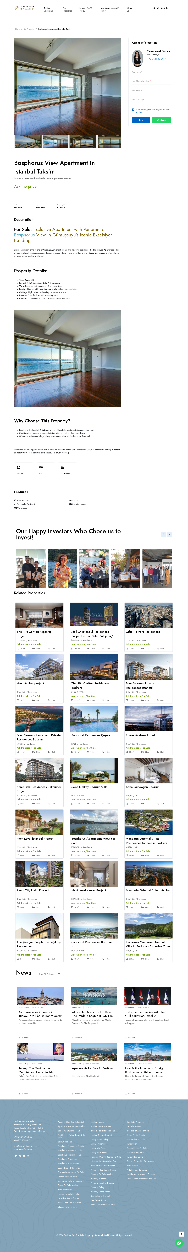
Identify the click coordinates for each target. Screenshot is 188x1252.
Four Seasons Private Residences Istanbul (140, 685)
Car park (75, 500)
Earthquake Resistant (25, 504)
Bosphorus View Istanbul (68, 1163)
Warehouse (22, 507)
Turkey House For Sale (137, 1148)
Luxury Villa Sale (98, 1148)
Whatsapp (161, 120)
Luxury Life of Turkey (85, 9)
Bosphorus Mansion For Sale (70, 1154)
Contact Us (162, 8)
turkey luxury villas (135, 1152)
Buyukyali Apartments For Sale (71, 1172)
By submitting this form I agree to (153, 111)
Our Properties (67, 9)
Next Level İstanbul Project (35, 838)
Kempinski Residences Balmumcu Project (39, 789)
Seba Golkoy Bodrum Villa (89, 787)
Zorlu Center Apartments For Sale (141, 1178)
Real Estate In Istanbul (100, 1196)
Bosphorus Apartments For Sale (71, 1146)
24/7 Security (22, 500)
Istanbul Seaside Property (102, 1135)
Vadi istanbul (132, 1165)
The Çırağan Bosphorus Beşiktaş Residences (38, 944)
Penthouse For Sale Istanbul (103, 1165)
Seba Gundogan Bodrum (142, 787)
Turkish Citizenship (48, 9)
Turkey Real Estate (135, 1156)
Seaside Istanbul (134, 1126)
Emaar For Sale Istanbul (68, 1185)
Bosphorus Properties (67, 1159)
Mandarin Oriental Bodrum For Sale (106, 1156)
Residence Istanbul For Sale (103, 1204)
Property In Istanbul (99, 1178)
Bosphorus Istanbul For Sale (70, 1150)
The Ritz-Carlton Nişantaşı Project (34, 633)
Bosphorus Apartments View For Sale (93, 840)
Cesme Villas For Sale (67, 1176)
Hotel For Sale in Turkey (68, 1198)
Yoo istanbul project (30, 683)
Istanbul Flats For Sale (67, 1207)
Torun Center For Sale (136, 1135)
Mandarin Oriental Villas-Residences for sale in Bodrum (146, 840)
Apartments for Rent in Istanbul (71, 1126)
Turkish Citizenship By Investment (141, 1161)
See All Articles (46, 974)
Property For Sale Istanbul (102, 1174)
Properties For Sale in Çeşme (103, 1169)
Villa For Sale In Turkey (137, 1169)
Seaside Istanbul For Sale (138, 1130)
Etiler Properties (65, 1189)
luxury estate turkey (99, 1139)
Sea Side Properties (136, 1122)
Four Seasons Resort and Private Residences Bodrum (39, 737)
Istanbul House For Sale (101, 1126)
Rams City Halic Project (33, 890)
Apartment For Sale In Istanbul (71, 1122)
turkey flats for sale (136, 1139)
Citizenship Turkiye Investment (71, 1180)
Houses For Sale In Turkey (69, 1202)
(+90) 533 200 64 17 (156, 58)
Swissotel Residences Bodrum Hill (91, 944)
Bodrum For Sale (65, 1141)
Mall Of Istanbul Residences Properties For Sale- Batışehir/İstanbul (92, 635)
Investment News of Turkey (110, 9)
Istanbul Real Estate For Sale (103, 1130)
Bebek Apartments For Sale (70, 1130)
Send (141, 120)
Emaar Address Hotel (140, 735)
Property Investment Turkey (102, 1182)
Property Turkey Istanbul (101, 1191)
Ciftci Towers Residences (143, 631)
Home (17, 29)
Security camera (79, 504)
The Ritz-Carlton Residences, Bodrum (91, 685)
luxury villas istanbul (99, 1152)
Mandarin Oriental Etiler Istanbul (148, 890)
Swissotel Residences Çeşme (90, 735)
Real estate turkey (99, 1200)
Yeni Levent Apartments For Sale (141, 1174)
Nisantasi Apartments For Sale (104, 1161)
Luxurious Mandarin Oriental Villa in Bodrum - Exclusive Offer (148, 944)
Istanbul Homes (97, 1122)
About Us (129, 9)
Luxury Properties (98, 1143)
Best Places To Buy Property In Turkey (71, 1136)
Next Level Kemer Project (88, 890)
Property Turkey (97, 1187)
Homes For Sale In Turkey (69, 1194)
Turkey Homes (133, 1143)
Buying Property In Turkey (69, 1167)
